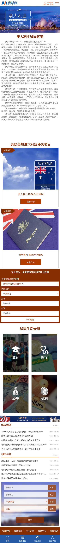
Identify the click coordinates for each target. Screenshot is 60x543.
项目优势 (6, 530)
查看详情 (31, 201)
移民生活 (42, 530)
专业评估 (30, 530)
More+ (56, 425)
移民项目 (18, 530)
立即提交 (30, 319)
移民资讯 (54, 530)
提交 (30, 520)
